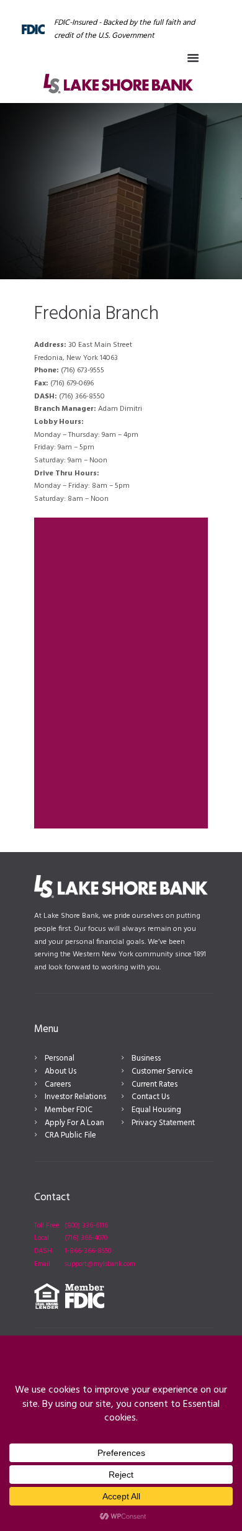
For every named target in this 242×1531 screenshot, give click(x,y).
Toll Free (47, 1225)
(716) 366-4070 (86, 1238)
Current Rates (154, 1084)
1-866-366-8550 (88, 1251)
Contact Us (150, 1096)
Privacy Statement (163, 1122)
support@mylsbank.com (100, 1264)
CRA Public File (70, 1135)
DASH (43, 1251)
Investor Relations (75, 1096)
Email (42, 1264)
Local (41, 1238)
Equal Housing (156, 1109)
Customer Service (162, 1071)
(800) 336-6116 (86, 1225)
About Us (60, 1071)
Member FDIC (68, 1109)
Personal (59, 1058)
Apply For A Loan (74, 1122)
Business (146, 1058)
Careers (58, 1084)
